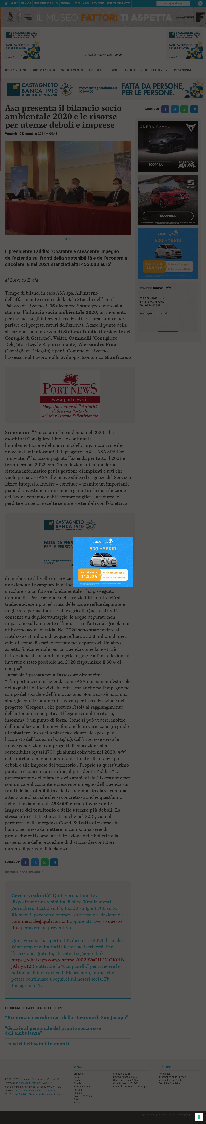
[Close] (133, 537)
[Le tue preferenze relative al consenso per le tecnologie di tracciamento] (199, 1117)
